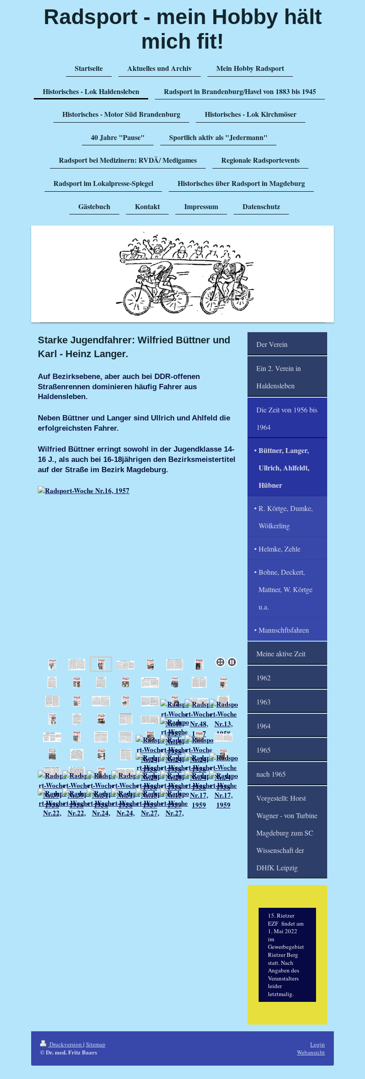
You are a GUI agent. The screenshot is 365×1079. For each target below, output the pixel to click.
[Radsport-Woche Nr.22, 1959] (52, 808)
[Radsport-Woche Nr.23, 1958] (101, 754)
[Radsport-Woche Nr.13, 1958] (223, 718)
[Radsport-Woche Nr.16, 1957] (139, 569)
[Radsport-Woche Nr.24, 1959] (101, 808)
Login (317, 1044)
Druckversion (65, 1044)
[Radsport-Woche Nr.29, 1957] (77, 701)
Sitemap (95, 1044)
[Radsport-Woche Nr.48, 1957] (199, 718)
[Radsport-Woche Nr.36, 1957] (101, 719)
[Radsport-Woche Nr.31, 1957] (126, 701)
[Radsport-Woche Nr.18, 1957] (150, 664)
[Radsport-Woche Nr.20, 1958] (223, 737)
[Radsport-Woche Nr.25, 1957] (174, 682)
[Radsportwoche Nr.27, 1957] (223, 683)
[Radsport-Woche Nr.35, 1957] (52, 719)
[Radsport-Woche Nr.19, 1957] (199, 664)
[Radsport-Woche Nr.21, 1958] (52, 754)
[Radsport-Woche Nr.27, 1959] (150, 808)
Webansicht (311, 1052)
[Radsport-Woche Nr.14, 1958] (77, 736)
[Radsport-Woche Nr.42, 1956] (52, 664)
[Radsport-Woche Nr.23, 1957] (77, 682)
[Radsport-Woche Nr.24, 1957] (125, 682)
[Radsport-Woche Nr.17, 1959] (199, 790)
